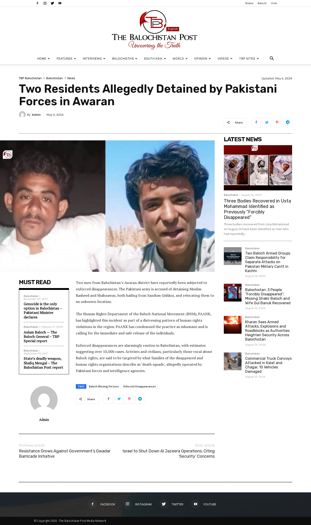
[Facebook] (37, 3)
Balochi (262, 3)
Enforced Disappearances (139, 386)
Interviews (92, 58)
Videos (223, 58)
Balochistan (123, 58)
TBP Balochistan (30, 78)
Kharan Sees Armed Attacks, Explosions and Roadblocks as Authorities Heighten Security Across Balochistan (267, 331)
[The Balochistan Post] (155, 30)
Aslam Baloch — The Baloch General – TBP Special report (41, 336)
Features (64, 58)
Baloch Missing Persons (104, 386)
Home (41, 58)
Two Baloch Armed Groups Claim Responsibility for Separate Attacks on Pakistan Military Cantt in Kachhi (267, 262)
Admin (36, 114)
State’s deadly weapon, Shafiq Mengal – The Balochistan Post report (43, 363)
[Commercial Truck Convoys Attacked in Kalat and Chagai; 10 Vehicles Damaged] (233, 361)
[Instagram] (44, 3)
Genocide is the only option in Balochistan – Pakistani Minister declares (43, 310)
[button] (271, 59)
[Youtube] (59, 3)
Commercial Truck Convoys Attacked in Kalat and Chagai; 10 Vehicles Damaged (268, 365)
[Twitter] (52, 3)
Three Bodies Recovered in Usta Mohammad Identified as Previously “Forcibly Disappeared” (257, 209)
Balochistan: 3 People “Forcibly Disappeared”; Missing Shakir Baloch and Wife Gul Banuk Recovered (268, 296)
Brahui (249, 3)
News (71, 78)
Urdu (274, 3)
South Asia (153, 58)
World (178, 58)
